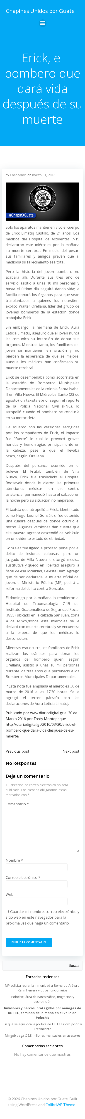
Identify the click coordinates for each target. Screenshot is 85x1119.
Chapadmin (18, 175)
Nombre (14, 860)
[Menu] (42, 23)
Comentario (17, 803)
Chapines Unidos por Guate (40, 10)
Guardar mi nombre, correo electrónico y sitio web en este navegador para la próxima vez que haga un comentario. (42, 917)
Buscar (74, 965)
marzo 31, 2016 (43, 175)
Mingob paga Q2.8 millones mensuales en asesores (42, 1035)
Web (9, 894)
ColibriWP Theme (60, 1104)
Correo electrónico (23, 877)
